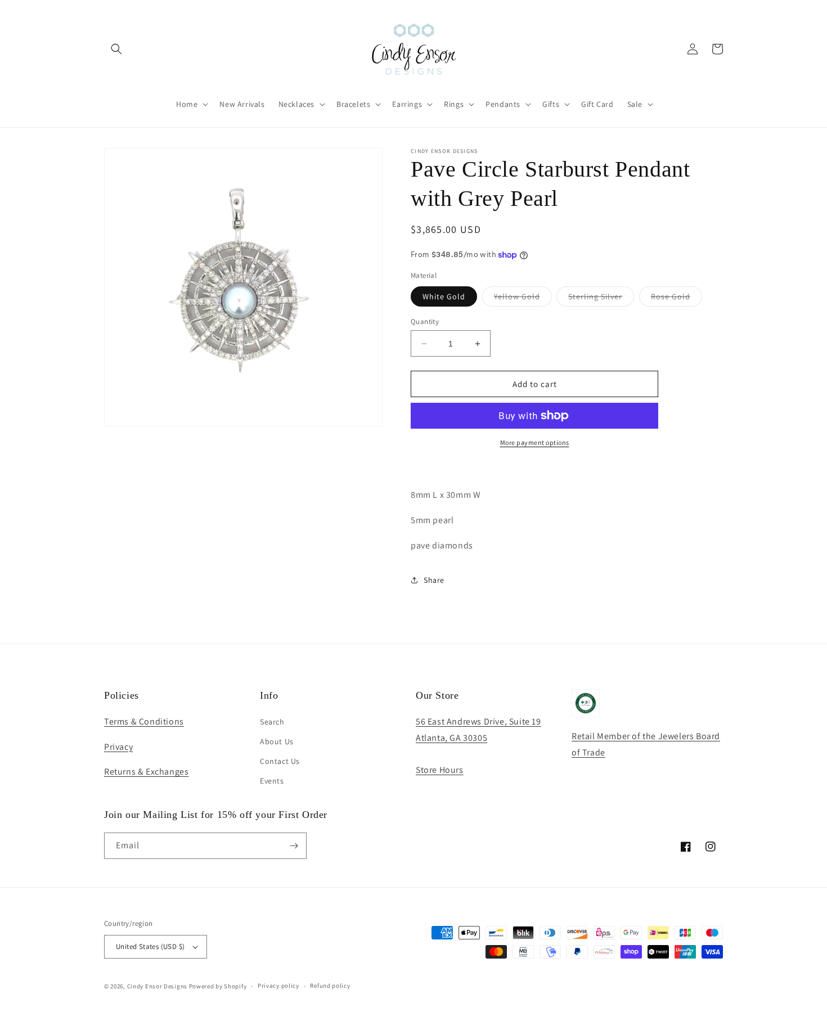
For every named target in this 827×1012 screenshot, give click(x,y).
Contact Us (280, 761)
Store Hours (440, 770)
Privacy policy (278, 985)
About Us (277, 741)
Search (272, 722)
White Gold (444, 296)
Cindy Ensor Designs (157, 986)
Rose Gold (676, 299)
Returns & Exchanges (146, 771)
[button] (116, 49)
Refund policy (330, 985)
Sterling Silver (601, 299)
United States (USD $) (150, 946)
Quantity (425, 321)
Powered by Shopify (218, 986)
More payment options (534, 442)
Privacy (118, 747)
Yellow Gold (523, 299)
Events (272, 781)
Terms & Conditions (144, 721)
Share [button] (434, 580)
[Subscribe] (293, 846)
